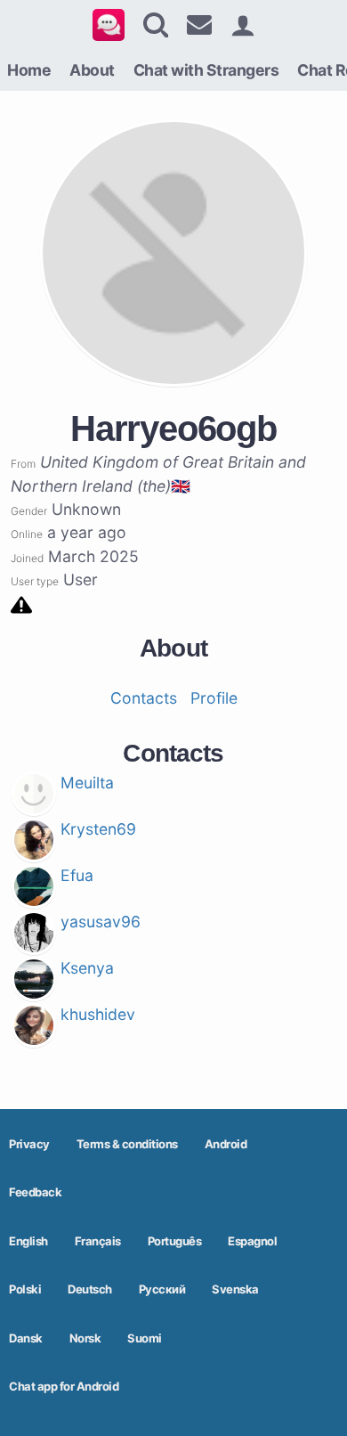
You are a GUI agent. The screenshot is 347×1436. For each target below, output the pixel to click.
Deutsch (90, 1289)
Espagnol (252, 1241)
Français (98, 1241)
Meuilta (87, 782)
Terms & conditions (127, 1144)
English (28, 1241)
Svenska (235, 1289)
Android (226, 1144)
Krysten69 (98, 829)
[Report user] (21, 603)
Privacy (29, 1144)
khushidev (98, 1014)
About (92, 70)
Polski (25, 1289)
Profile (214, 698)
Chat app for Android (63, 1386)
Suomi (144, 1338)
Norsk (85, 1338)
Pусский (162, 1289)
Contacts (143, 698)
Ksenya (87, 968)
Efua (77, 875)
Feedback (35, 1192)
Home (29, 70)
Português (175, 1241)
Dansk (26, 1338)
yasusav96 (101, 921)
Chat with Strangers (206, 70)
